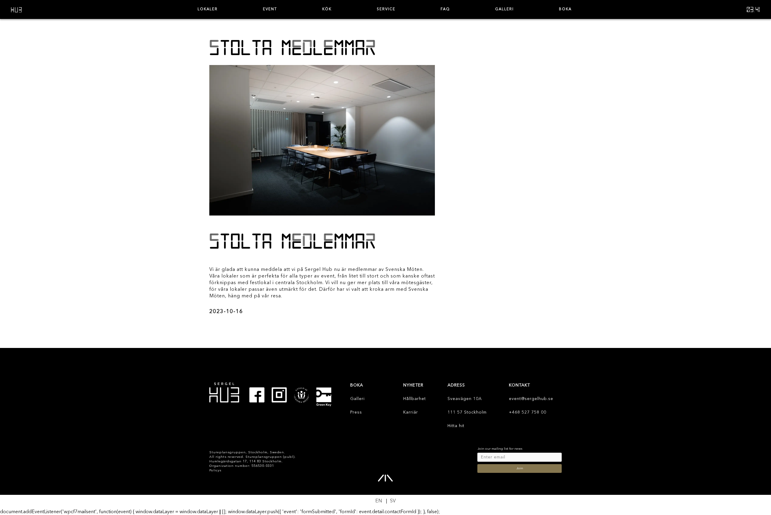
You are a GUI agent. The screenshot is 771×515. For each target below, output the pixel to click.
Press (356, 412)
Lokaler (208, 9)
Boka (565, 9)
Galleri (504, 9)
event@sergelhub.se (531, 399)
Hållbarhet (414, 399)
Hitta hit (456, 426)
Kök (327, 9)
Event (270, 9)
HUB (17, 10)
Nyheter (413, 385)
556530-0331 (262, 466)
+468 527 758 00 (527, 412)
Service (386, 9)
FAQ (445, 9)
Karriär (410, 412)
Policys (215, 470)
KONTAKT (519, 385)
